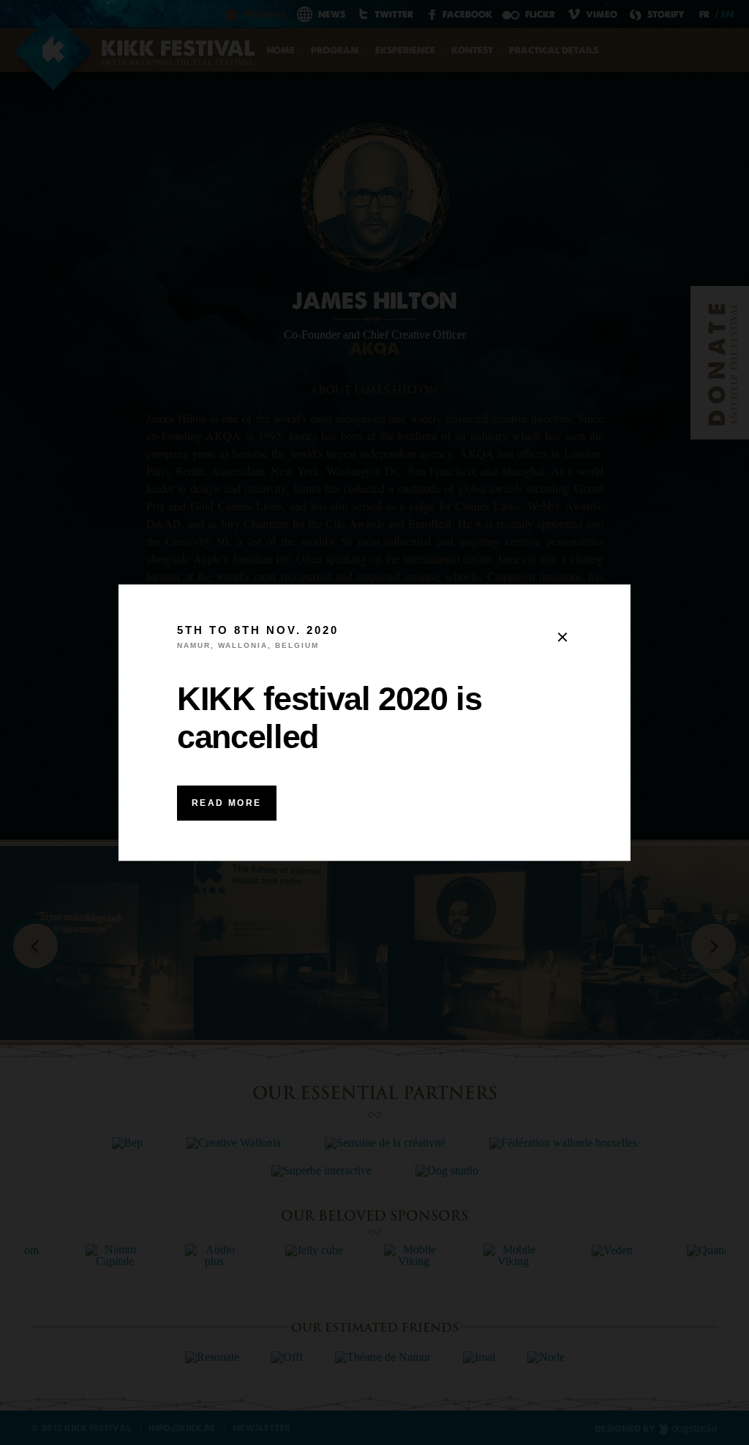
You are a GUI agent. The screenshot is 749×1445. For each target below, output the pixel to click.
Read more (227, 803)
